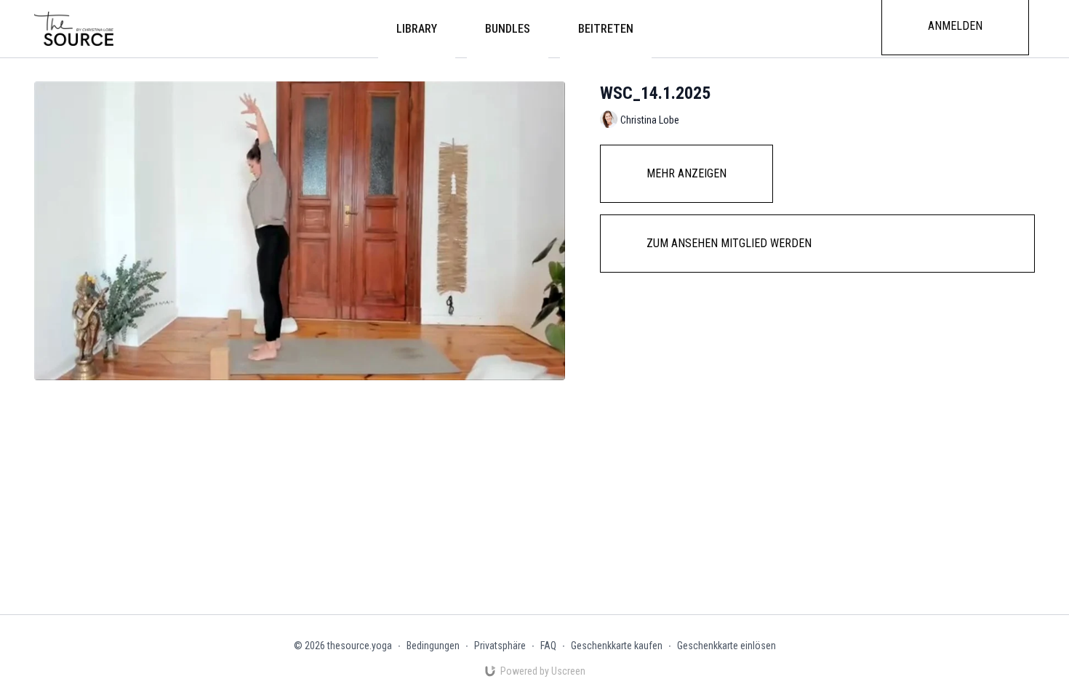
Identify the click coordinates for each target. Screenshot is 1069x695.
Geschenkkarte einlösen (726, 645)
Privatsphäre (500, 645)
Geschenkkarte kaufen (616, 645)
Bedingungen (433, 645)
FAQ (548, 645)
